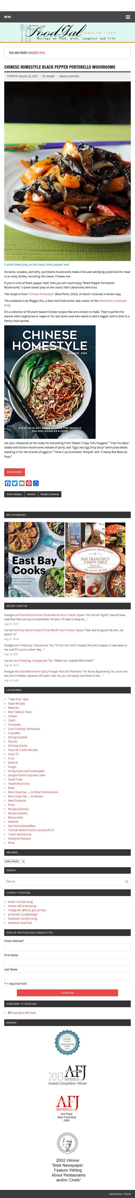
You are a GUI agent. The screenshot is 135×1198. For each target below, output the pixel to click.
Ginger (12, 767)
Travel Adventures (19, 834)
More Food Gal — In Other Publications (33, 792)
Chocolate (14, 724)
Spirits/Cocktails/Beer (22, 826)
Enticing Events (17, 745)
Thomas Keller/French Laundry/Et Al (31, 830)
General (31, 494)
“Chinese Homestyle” (41, 294)
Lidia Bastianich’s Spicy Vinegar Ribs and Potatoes (50, 671)
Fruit (11, 758)
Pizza (11, 805)
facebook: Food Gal (20, 923)
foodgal (50, 76)
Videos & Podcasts (19, 838)
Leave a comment (69, 76)
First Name (11, 955)
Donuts (12, 741)
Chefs (11, 720)
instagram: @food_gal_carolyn (27, 910)
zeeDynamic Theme (120, 1194)
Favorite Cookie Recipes (23, 750)
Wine (11, 843)
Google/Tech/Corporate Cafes (26, 775)
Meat (11, 788)
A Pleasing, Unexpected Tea (36, 645)
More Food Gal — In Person (25, 796)
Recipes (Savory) (50, 494)
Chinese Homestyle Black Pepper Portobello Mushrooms (59, 67)
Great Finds (15, 779)
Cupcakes (14, 733)
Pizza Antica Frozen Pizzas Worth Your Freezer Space (51, 615)
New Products (17, 800)
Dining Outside (17, 737)
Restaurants (15, 817)
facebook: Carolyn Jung (22, 918)
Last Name (10, 969)
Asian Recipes (14, 494)
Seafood (13, 821)
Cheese (12, 716)
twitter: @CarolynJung (22, 906)
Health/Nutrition (19, 783)
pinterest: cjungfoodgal (23, 914)
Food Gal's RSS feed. (23, 1013)
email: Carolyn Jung (20, 901)
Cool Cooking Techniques (24, 729)
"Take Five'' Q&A (18, 699)
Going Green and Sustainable (26, 771)
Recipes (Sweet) (17, 813)
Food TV (13, 754)
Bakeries (13, 707)
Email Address (14, 941)
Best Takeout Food (19, 712)
